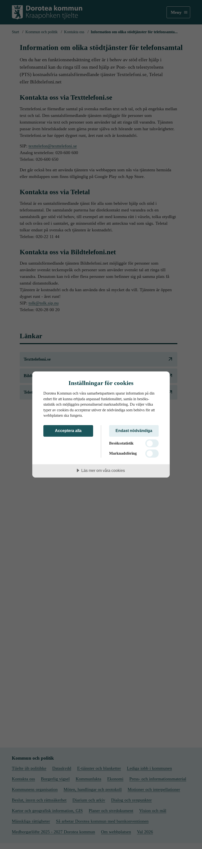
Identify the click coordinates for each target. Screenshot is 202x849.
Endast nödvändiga (134, 430)
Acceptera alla (68, 430)
